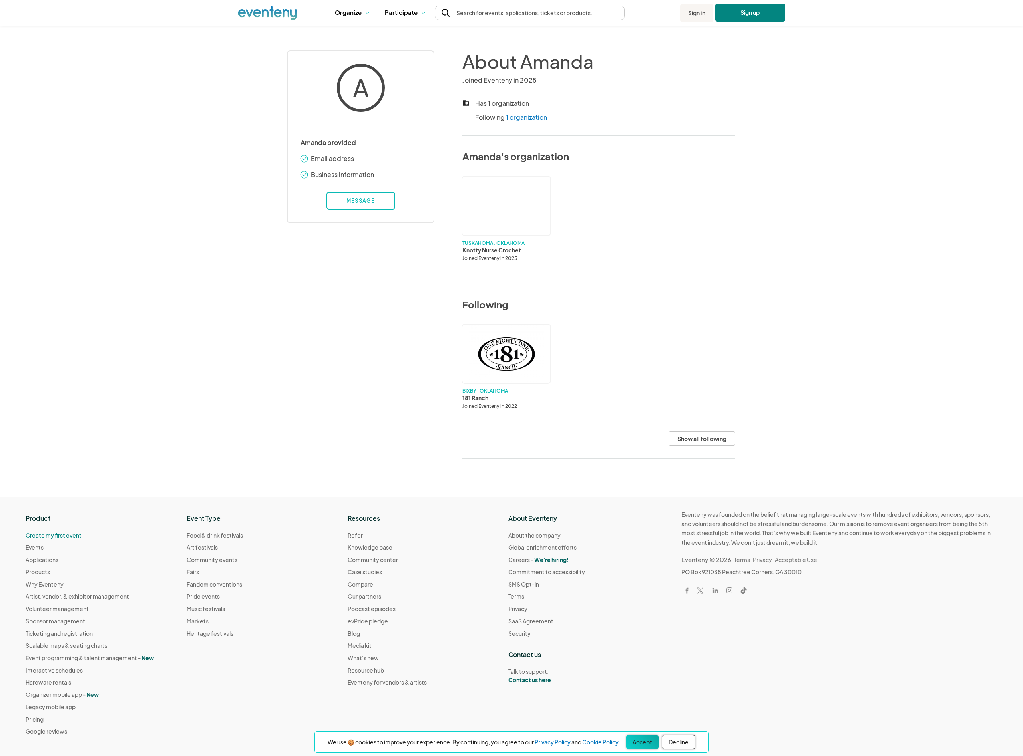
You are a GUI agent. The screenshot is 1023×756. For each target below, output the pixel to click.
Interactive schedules (54, 670)
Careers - (538, 559)
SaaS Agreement (530, 621)
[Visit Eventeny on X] (700, 590)
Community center (373, 559)
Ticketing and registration (59, 633)
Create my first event (54, 535)
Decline (679, 742)
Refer (355, 535)
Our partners (364, 596)
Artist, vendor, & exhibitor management (77, 596)
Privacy (517, 608)
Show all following (701, 438)
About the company (534, 535)
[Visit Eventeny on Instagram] (729, 590)
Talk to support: (529, 675)
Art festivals (202, 547)
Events (35, 547)
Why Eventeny (45, 584)
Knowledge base (370, 547)
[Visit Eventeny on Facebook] (687, 590)
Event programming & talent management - (90, 657)
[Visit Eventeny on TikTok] (743, 590)
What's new (363, 657)
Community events (212, 559)
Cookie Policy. (601, 742)
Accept (642, 742)
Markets (198, 621)
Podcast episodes (372, 608)
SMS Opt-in (523, 584)
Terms (516, 596)
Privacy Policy (553, 742)
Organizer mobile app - (62, 694)
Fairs (193, 571)
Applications (42, 559)
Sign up (750, 12)
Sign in (696, 12)
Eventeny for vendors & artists (387, 682)
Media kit (360, 645)
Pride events (203, 596)
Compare (360, 584)
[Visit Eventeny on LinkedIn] (715, 590)
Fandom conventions (214, 584)
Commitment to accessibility (546, 571)
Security (519, 633)
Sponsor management (55, 621)
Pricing (35, 719)
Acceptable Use (796, 559)
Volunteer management (57, 608)
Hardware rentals (48, 682)
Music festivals (206, 608)
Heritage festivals (210, 633)
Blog (354, 633)
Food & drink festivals (215, 535)
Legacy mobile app (51, 706)
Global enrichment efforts (542, 547)
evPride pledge (368, 621)
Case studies (365, 571)
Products (38, 571)
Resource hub (366, 670)
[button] (354, 12)
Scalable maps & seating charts (66, 645)
